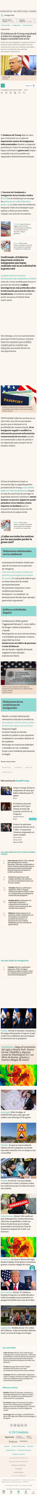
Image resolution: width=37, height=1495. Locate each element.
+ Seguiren (30, 86)
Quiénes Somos (10, 1450)
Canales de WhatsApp (18, 1446)
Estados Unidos (6, 772)
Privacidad (18, 1468)
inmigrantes (18, 767)
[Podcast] (13, 1442)
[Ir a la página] (2, 15)
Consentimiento (18, 1472)
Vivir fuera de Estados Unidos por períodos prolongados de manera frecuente (17, 575)
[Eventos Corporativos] (20, 1437)
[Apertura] (9, 1437)
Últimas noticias (6, 11)
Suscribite (30, 1446)
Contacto (7, 1446)
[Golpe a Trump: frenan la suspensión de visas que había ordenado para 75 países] (6, 791)
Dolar (11, 1493)
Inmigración (16, 25)
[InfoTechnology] (23, 1441)
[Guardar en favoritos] (3, 86)
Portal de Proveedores (24, 1450)
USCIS (4, 198)
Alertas (26, 1493)
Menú (3, 1493)
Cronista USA (5, 25)
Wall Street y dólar (20, 11)
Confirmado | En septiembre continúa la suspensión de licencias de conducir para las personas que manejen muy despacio (20, 904)
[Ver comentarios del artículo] (24, 93)
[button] (32, 1268)
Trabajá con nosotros (18, 1454)
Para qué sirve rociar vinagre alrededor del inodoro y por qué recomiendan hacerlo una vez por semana (20, 880)
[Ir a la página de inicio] (18, 1432)
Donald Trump (27, 25)
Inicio (18, 1493)
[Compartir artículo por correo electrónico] (20, 93)
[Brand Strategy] (29, 1437)
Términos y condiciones (18, 1465)
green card (28, 767)
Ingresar (33, 1493)
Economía (32, 11)
